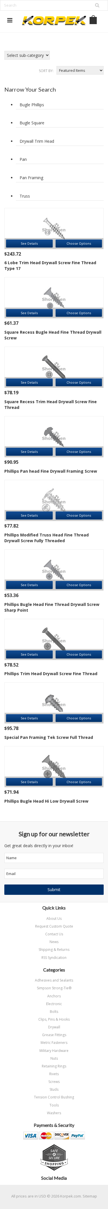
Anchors (54, 996)
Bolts (54, 1011)
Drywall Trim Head (37, 141)
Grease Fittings (54, 1034)
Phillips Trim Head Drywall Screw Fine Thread (50, 673)
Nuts (54, 1058)
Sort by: (46, 70)
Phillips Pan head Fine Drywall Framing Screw (50, 471)
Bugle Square (32, 122)
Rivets (54, 1073)
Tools (54, 1105)
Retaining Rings (54, 1066)
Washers (54, 1112)
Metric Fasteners (54, 1042)
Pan (23, 159)
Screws (54, 1081)
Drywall (54, 1027)
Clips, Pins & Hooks (54, 1019)
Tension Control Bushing (54, 1097)
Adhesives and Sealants (54, 980)
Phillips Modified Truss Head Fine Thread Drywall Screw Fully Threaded (46, 537)
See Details (29, 243)
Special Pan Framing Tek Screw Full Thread (48, 737)
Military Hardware (54, 1050)
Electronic (54, 1003)
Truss (25, 196)
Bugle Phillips (32, 104)
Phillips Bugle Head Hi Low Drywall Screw (46, 801)
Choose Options (79, 243)
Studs (54, 1089)
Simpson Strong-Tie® (54, 988)
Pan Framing (31, 177)
